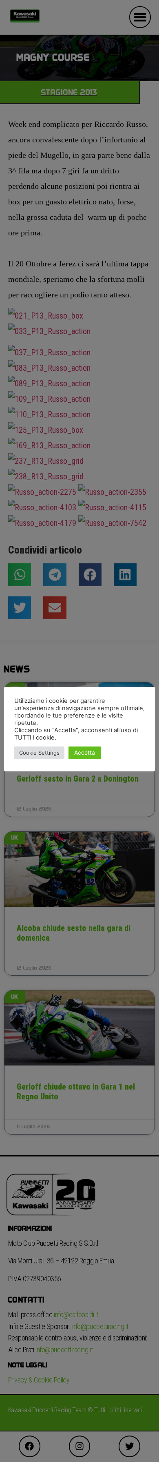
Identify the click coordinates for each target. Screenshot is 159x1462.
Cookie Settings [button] (39, 752)
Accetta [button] (84, 752)
